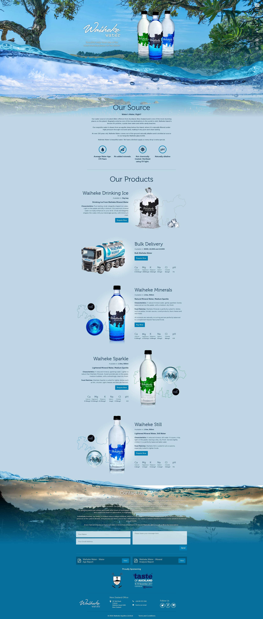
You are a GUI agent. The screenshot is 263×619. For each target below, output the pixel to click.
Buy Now (139, 325)
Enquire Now (122, 220)
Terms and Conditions (146, 616)
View (125, 561)
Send (183, 548)
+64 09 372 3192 (141, 601)
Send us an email (140, 605)
